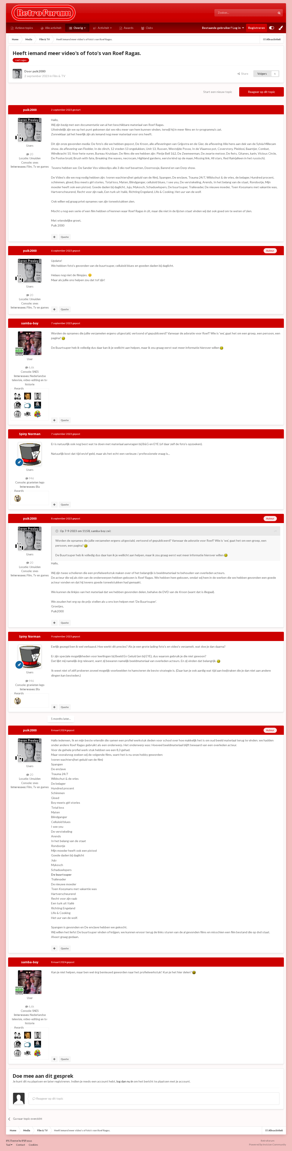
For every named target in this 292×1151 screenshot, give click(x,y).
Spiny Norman (29, 434)
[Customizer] (271, 28)
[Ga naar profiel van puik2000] (17, 73)
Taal (8, 1144)
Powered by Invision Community (267, 1144)
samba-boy (29, 323)
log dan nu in (125, 1081)
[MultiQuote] (54, 237)
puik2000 (38, 71)
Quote (65, 237)
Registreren (256, 28)
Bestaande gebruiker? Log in (222, 28)
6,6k (31, 367)
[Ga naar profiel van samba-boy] (29, 343)
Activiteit (103, 28)
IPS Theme (12, 1140)
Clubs (149, 28)
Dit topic (265, 12)
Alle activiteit (52, 28)
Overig (78, 28)
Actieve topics (24, 28)
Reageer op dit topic (261, 92)
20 (31, 154)
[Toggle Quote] (57, 531)
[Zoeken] (279, 12)
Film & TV (59, 76)
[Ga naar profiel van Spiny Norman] (29, 454)
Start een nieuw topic (217, 92)
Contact (20, 1144)
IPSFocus (27, 1140)
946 (31, 478)
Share (244, 73)
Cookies (33, 1144)
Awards (128, 28)
